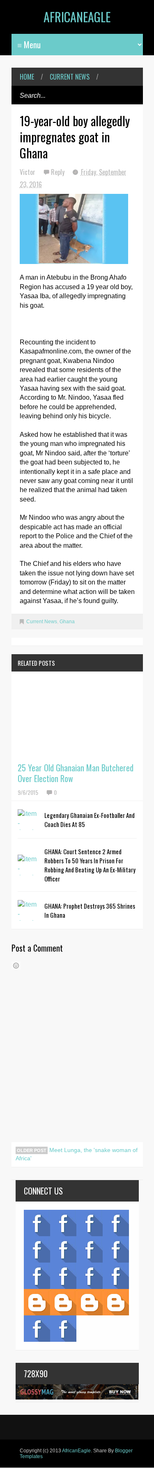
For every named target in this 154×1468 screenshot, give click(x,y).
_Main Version (37, 1302)
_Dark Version (63, 1302)
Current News (70, 77)
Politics (37, 1276)
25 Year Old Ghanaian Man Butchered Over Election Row (75, 773)
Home (27, 77)
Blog (37, 1223)
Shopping (63, 1276)
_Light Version (89, 1302)
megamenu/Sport (89, 1276)
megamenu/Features (116, 1249)
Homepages (116, 1276)
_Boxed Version (116, 1302)
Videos (63, 1223)
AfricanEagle (77, 16)
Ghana (67, 621)
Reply (58, 172)
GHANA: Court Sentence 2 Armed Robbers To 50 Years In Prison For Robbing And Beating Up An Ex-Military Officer (90, 865)
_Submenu (89, 1223)
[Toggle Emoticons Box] (16, 965)
